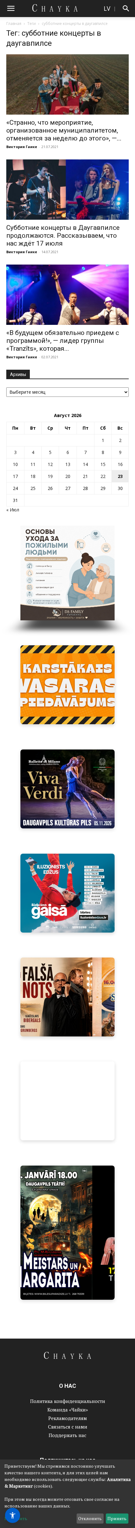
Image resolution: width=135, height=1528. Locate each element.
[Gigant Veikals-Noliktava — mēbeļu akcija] (67, 684)
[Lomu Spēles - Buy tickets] (67, 1100)
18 (32, 476)
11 (32, 464)
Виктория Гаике (21, 146)
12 (50, 464)
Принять (117, 1518)
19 (50, 476)
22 (102, 476)
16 (120, 464)
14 (85, 464)
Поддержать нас (67, 1435)
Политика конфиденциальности (67, 1401)
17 (15, 476)
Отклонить (90, 1518)
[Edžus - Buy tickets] (67, 893)
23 (120, 476)
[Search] (126, 8)
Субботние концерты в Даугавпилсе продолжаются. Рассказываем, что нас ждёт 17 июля (63, 235)
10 (15, 464)
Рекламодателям (67, 1418)
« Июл (12, 510)
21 (85, 476)
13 (67, 464)
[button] (11, 8)
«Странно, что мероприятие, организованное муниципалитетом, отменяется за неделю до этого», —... (64, 130)
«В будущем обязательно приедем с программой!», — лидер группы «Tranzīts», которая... (62, 340)
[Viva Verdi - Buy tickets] (67, 788)
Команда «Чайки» (67, 1409)
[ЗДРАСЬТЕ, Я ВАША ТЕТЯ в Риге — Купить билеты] (67, 997)
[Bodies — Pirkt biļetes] (67, 1233)
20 (67, 476)
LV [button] (107, 8)
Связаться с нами (67, 1427)
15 (102, 464)
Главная (13, 23)
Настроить (15, 1518)
